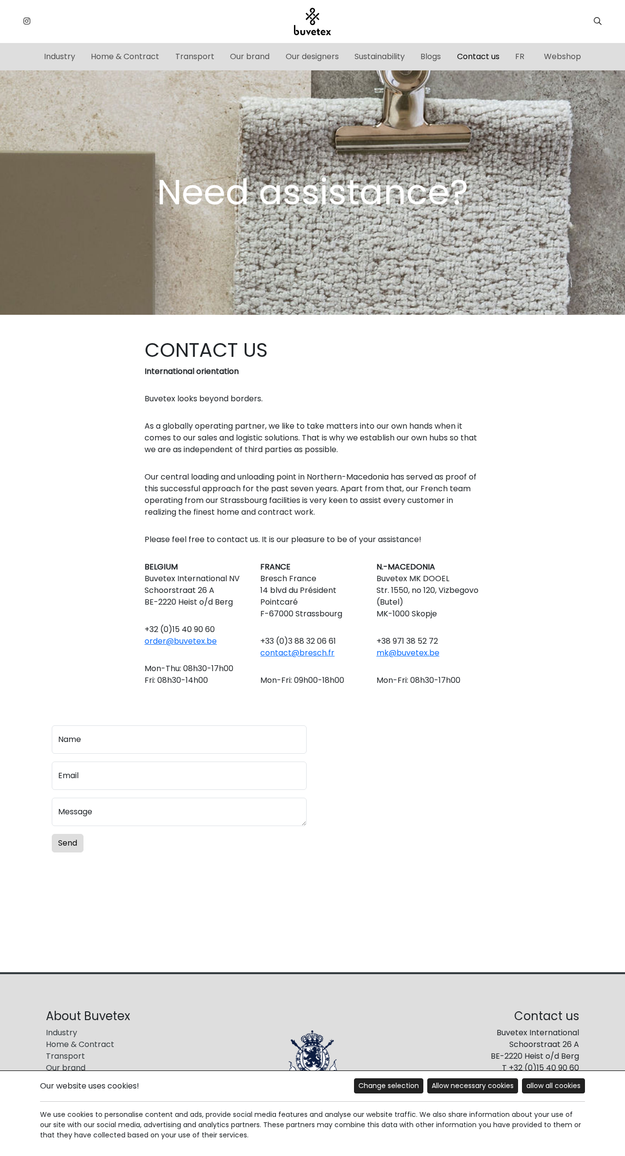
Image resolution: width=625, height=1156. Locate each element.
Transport (194, 56)
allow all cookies (553, 1086)
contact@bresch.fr (297, 652)
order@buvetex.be (181, 641)
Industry (59, 56)
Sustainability (379, 56)
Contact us (478, 56)
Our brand (250, 56)
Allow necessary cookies (473, 1086)
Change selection (388, 1086)
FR (519, 56)
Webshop (562, 56)
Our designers (312, 56)
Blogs (430, 56)
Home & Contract (125, 56)
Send (67, 843)
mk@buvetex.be (407, 652)
